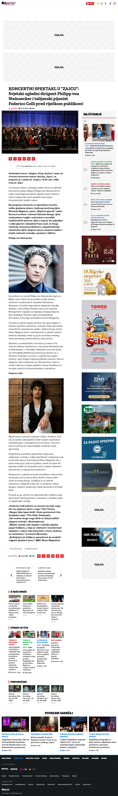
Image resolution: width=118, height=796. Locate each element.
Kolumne (95, 758)
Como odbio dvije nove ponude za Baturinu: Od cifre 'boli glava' (29, 608)
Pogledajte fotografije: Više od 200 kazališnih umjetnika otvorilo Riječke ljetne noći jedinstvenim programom (15, 743)
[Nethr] (33, 769)
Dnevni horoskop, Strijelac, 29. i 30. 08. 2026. (42, 697)
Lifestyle (75, 758)
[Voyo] (13, 769)
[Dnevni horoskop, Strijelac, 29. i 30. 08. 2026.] (43, 688)
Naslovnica (6, 758)
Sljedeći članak (61, 575)
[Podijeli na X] (15, 159)
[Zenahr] (23, 769)
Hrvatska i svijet (15, 672)
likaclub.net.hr (87, 784)
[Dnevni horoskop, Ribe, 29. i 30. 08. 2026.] (15, 688)
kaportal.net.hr (40, 784)
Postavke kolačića (14, 776)
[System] (102, 3)
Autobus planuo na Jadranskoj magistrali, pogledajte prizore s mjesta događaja (55, 650)
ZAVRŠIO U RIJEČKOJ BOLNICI (100, 184)
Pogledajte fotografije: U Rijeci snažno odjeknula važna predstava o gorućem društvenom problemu (102, 743)
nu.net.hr (77, 784)
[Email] (29, 159)
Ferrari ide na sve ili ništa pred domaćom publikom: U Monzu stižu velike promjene (15, 610)
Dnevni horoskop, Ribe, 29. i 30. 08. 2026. (15, 697)
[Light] (98, 3)
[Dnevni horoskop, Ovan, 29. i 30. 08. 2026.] (29, 688)
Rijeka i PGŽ (43, 666)
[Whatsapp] (24, 159)
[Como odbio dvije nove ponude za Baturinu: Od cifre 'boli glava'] (29, 598)
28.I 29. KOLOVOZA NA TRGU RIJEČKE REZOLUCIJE (100, 216)
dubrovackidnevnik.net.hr (65, 784)
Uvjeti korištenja (54, 776)
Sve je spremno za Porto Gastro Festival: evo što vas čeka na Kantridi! (101, 204)
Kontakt (74, 776)
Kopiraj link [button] (33, 159)
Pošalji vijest (65, 776)
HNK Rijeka (28, 673)
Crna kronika (97, 193)
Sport (44, 758)
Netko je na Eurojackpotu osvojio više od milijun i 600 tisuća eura (42, 608)
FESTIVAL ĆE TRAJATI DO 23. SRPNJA (13, 735)
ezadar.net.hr (51, 784)
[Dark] (106, 3)
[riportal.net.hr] (6, 789)
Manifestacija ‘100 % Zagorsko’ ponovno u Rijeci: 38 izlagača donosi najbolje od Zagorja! (102, 223)
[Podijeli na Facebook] (10, 159)
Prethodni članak (11, 575)
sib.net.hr (31, 784)
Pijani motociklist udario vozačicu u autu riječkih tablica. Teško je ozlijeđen (101, 188)
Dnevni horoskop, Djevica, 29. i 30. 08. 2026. (56, 697)
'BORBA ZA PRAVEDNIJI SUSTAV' (13, 642)
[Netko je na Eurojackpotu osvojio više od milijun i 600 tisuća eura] (43, 598)
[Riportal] (9, 3)
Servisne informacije (41, 776)
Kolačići (4, 776)
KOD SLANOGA (56, 640)
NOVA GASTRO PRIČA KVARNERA (101, 200)
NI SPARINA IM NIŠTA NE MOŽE (42, 641)
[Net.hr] (5, 769)
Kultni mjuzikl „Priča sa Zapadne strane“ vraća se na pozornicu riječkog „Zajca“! (44, 740)
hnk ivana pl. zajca (16, 549)
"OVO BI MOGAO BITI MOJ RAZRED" (99, 735)
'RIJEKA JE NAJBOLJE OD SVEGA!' (27, 642)
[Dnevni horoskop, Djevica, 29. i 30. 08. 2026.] (57, 688)
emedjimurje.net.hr (7, 784)
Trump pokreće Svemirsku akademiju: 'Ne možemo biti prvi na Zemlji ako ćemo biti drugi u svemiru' (57, 611)
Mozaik (66, 758)
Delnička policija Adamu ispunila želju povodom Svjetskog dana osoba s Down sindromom (46, 575)
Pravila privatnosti (27, 776)
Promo (104, 758)
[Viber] (19, 159)
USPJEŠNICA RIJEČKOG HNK (41, 734)
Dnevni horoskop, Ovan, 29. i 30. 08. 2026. (28, 697)
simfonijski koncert (31, 549)
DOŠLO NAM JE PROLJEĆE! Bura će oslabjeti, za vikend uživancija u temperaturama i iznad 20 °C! (24, 576)
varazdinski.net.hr (20, 784)
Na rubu (85, 758)
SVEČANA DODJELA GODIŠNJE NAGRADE (71, 735)
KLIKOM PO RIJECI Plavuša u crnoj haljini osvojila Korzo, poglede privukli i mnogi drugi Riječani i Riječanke (43, 654)
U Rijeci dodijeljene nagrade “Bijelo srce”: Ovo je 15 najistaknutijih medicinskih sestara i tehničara (72, 743)
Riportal (14, 108)
